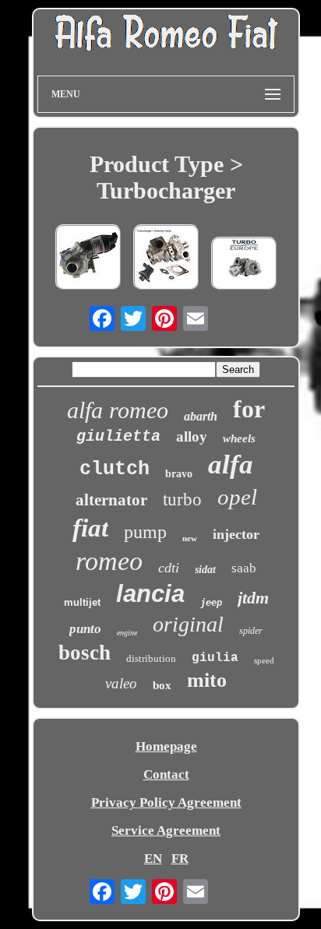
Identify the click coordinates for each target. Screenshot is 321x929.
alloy (191, 436)
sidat (205, 569)
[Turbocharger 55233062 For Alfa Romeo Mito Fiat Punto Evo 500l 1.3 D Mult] (88, 259)
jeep (211, 602)
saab (243, 568)
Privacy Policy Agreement (166, 802)
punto (85, 628)
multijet (82, 602)
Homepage (166, 746)
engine (127, 632)
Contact (166, 774)
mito (207, 680)
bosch (84, 652)
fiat (90, 528)
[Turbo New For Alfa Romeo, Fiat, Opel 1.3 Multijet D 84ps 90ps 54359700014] (243, 265)
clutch (114, 469)
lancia (150, 593)
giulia (215, 658)
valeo (121, 683)
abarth (200, 416)
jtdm (253, 597)
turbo (182, 499)
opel (237, 496)
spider (251, 630)
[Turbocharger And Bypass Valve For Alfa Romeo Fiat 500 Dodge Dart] (166, 259)
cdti (168, 567)
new (189, 538)
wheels (239, 438)
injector (236, 534)
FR (180, 858)
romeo (109, 561)
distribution (151, 658)
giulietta (118, 436)
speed (264, 660)
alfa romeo (117, 410)
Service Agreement (165, 830)
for (249, 409)
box (162, 685)
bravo (178, 474)
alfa (230, 464)
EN (153, 858)
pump (145, 532)
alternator (111, 500)
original (188, 624)
